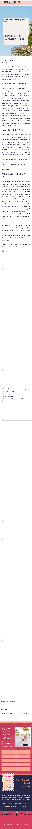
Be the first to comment (9, 701)
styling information (12, 225)
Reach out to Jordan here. (18, 247)
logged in (12, 713)
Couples (4, 62)
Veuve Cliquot (20, 228)
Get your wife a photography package (16, 110)
